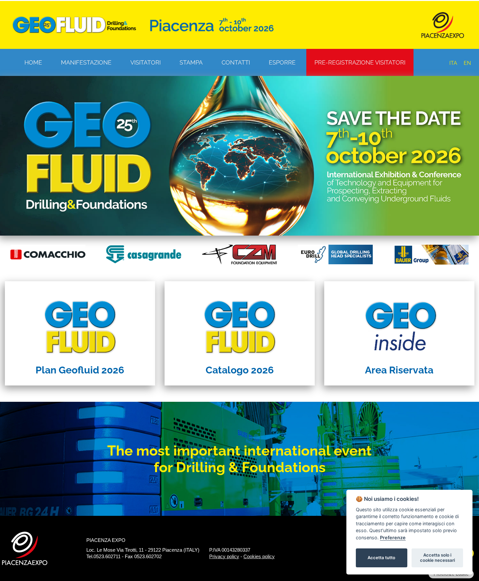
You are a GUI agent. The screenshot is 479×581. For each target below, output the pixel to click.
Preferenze (393, 537)
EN (467, 63)
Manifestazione (86, 62)
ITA (453, 63)
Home (33, 62)
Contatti (236, 62)
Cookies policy (259, 556)
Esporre (282, 62)
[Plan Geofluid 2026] (80, 321)
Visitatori (145, 62)
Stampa (191, 62)
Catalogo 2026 (240, 370)
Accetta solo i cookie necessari (437, 557)
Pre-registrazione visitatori (359, 62)
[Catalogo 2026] (240, 321)
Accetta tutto (381, 557)
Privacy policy (224, 556)
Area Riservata (399, 370)
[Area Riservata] (399, 321)
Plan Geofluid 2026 (80, 370)
